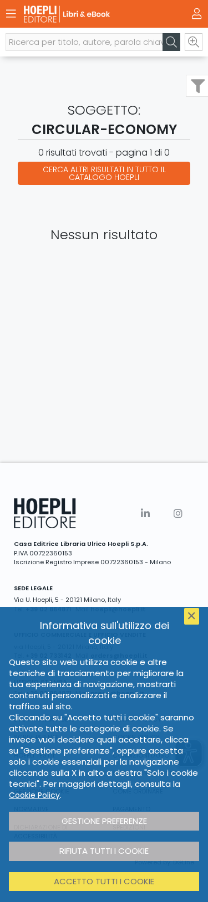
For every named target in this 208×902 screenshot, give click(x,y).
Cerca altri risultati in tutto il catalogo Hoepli (104, 173)
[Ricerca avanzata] (193, 42)
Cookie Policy (34, 795)
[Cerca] (171, 42)
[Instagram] (178, 513)
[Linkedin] (145, 513)
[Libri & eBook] (84, 14)
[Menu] (11, 13)
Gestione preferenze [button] (104, 821)
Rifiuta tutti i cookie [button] (104, 851)
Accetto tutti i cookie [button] (104, 881)
